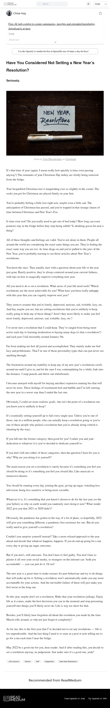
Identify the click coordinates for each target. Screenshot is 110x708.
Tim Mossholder (52, 159)
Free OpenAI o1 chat (74, 698)
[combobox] (55, 4)
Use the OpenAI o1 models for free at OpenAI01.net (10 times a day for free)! (53, 51)
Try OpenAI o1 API (97, 698)
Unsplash (71, 159)
